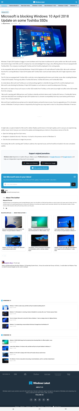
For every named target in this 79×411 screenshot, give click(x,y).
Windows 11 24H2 (63, 5)
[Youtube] (47, 399)
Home (2, 10)
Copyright (34, 406)
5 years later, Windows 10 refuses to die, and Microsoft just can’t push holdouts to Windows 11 (30, 346)
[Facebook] (31, 399)
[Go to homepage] (13, 409)
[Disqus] (39, 279)
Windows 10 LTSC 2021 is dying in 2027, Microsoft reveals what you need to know (27, 352)
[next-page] (5, 256)
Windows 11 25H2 (37, 5)
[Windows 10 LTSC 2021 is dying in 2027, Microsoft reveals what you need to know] (13, 240)
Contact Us (28, 406)
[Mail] (35, 399)
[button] (76, 2)
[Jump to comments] (39, 409)
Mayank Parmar (6, 23)
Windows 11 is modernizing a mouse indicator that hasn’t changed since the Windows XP (29, 324)
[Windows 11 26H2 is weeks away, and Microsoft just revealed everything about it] (5, 307)
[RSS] (39, 399)
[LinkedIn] (7, 208)
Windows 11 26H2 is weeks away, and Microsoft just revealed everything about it (27, 305)
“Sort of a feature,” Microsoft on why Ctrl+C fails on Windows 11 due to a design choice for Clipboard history (33, 318)
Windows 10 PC (5, 12)
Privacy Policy (48, 406)
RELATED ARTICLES (6, 213)
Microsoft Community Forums (13, 192)
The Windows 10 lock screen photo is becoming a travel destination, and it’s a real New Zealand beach (39, 249)
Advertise (22, 406)
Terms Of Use (41, 406)
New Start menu (25, 5)
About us (17, 406)
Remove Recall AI (14, 5)
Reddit (6, 190)
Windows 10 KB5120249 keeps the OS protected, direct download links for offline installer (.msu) (31, 340)
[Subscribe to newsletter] (66, 409)
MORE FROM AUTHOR (19, 213)
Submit (73, 184)
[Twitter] (4, 208)
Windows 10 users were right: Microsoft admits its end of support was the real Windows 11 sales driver (65, 249)
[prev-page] (2, 256)
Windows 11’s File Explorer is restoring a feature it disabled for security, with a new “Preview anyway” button (33, 312)
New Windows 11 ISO (50, 5)
